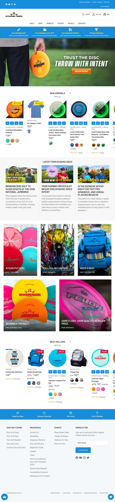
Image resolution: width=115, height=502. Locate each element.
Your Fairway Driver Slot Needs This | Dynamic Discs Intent (57, 189)
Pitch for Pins (59, 444)
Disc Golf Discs (13, 432)
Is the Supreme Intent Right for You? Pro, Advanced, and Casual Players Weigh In (91, 190)
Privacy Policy (104, 493)
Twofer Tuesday (97, 2)
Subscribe (83, 450)
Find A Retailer (104, 6)
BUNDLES (50, 23)
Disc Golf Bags (13, 436)
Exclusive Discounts (90, 493)
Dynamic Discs (16, 493)
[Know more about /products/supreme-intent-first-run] (57, 62)
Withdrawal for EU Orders (40, 476)
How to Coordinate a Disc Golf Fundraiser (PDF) (38, 462)
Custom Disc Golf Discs (16, 447)
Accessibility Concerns (39, 472)
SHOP (40, 23)
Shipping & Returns (37, 440)
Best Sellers (57, 341)
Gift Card (106, 2)
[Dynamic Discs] (14, 14)
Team (32, 455)
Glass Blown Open (61, 432)
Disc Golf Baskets (14, 440)
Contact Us (34, 432)
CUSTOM (61, 23)
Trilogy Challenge (61, 436)
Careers (33, 451)
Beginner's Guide (36, 447)
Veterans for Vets (61, 440)
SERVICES (81, 23)
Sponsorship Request (38, 468)
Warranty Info (77, 493)
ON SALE (71, 23)
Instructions (66, 493)
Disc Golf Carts (13, 444)
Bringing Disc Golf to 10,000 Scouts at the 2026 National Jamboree (20, 189)
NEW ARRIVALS (57, 93)
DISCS (32, 23)
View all (57, 97)
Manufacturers (55, 493)
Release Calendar (84, 2)
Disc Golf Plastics (37, 444)
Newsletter (34, 436)
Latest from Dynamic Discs (57, 161)
